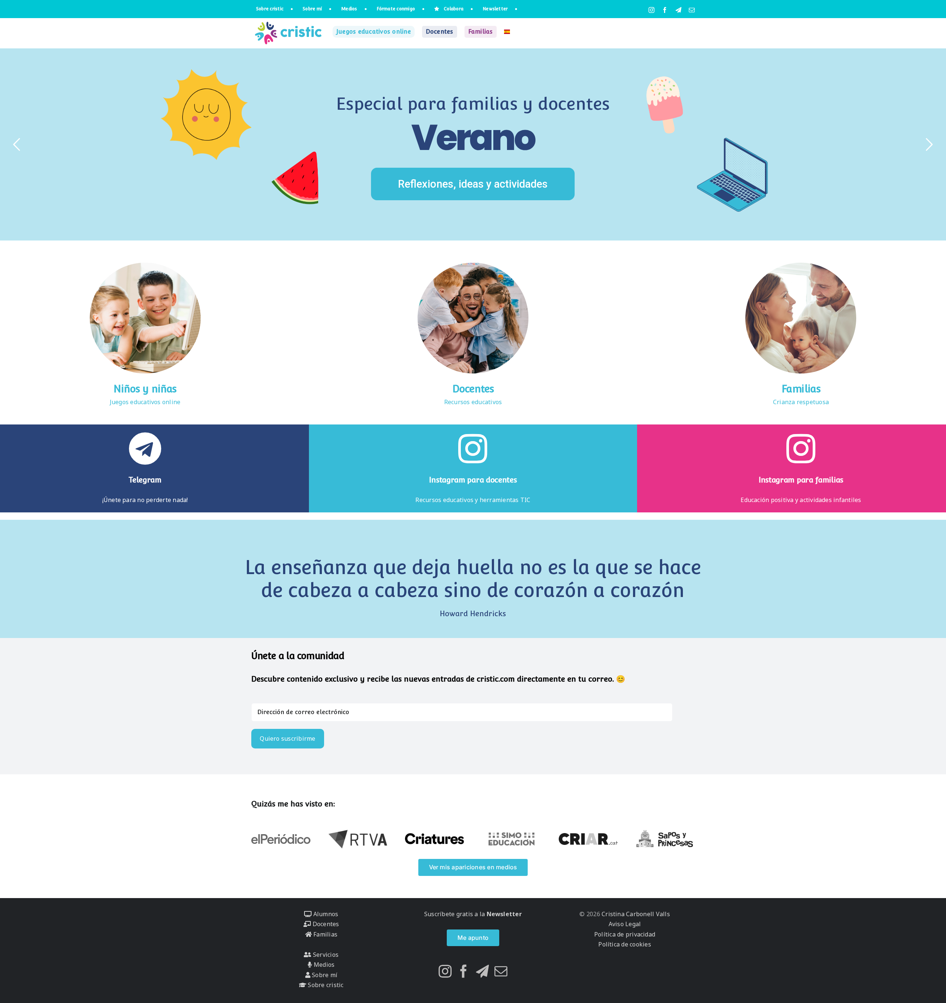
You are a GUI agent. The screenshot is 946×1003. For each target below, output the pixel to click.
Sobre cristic (324, 985)
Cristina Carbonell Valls (635, 914)
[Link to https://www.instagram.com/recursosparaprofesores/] (472, 448)
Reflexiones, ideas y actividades (473, 184)
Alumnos (325, 914)
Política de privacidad (624, 934)
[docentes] (473, 266)
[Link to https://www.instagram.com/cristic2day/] (801, 448)
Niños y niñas (145, 389)
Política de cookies (624, 944)
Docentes (473, 389)
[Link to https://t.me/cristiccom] (145, 448)
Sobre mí (323, 975)
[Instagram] (445, 971)
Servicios (325, 955)
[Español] (507, 31)
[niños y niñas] (145, 266)
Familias (801, 389)
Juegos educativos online (145, 402)
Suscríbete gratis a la (473, 914)
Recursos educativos (473, 402)
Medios (323, 965)
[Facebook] (463, 971)
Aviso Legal (625, 924)
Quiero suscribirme (287, 738)
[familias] (800, 266)
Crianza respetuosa (801, 402)
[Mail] (500, 971)
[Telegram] (482, 971)
